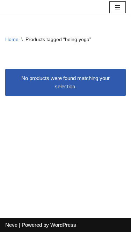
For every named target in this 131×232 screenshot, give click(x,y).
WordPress (63, 225)
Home (12, 39)
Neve (11, 225)
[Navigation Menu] (117, 7)
